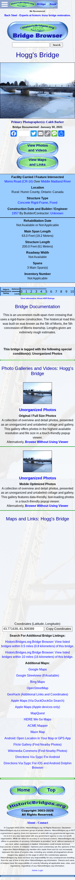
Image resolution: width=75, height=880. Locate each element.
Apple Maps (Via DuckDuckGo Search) (37, 700)
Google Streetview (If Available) (37, 675)
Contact (43, 822)
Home (23, 789)
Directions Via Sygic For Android (37, 757)
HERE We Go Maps (37, 719)
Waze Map (37, 732)
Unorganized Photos (37, 410)
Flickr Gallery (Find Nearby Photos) (37, 744)
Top (51, 789)
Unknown (56, 213)
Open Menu (4, 4)
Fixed (53, 202)
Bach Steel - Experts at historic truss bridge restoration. (37, 15)
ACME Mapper (38, 725)
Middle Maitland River (56, 181)
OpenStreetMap (37, 688)
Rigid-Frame (39, 202)
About (31, 822)
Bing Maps (37, 681)
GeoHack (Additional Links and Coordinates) (37, 694)
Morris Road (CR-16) (18, 181)
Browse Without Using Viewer (46, 442)
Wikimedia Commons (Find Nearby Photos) (37, 750)
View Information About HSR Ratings (38, 298)
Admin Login (37, 870)
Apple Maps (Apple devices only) (37, 707)
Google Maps (37, 669)
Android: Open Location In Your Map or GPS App (37, 738)
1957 (15, 213)
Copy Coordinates (58, 628)
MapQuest (38, 713)
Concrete (24, 202)
